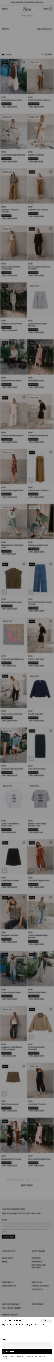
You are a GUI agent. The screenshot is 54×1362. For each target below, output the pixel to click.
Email (4, 1340)
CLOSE (44, 1321)
